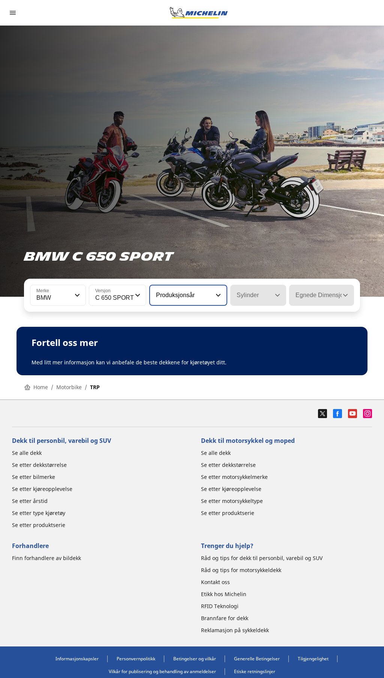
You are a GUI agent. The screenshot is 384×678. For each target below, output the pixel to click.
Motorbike (69, 387)
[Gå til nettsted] (199, 13)
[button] (77, 295)
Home (40, 387)
